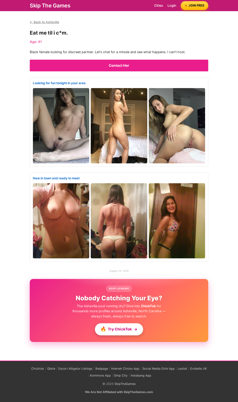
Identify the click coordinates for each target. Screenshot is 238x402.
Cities (158, 5)
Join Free (196, 5)
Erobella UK (198, 368)
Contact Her (119, 65)
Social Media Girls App (158, 368)
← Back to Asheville (44, 22)
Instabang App (141, 375)
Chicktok (37, 368)
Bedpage (101, 368)
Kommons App (100, 375)
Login (172, 5)
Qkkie (51, 368)
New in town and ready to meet (56, 178)
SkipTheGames (125, 384)
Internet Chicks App (125, 368)
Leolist (182, 368)
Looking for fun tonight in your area (59, 83)
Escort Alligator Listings (75, 368)
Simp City (121, 375)
